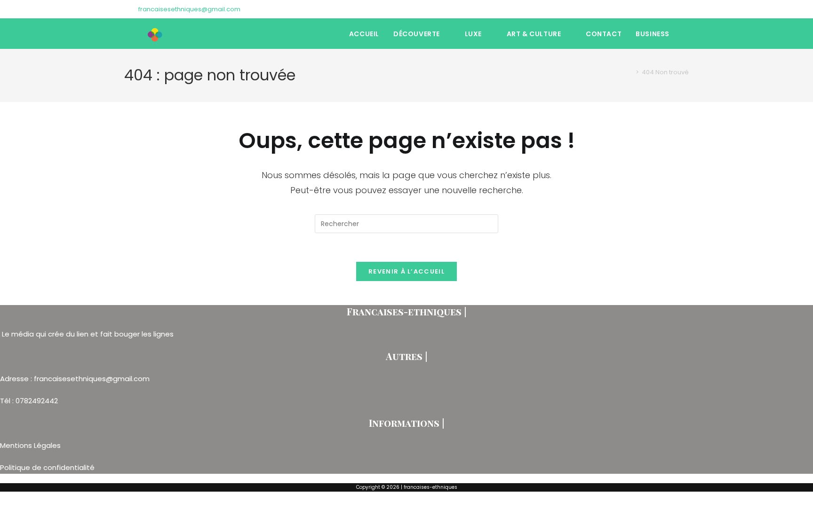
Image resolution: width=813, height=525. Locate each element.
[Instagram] (675, 9)
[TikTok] (685, 9)
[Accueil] (630, 72)
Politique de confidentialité (47, 467)
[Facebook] (664, 9)
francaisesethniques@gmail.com (189, 9)
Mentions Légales (31, 445)
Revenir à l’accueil (406, 271)
